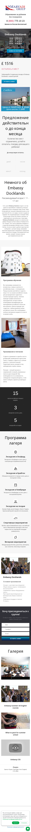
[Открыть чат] (28, 829)
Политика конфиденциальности (12, 819)
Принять (15, 822)
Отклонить (24, 822)
